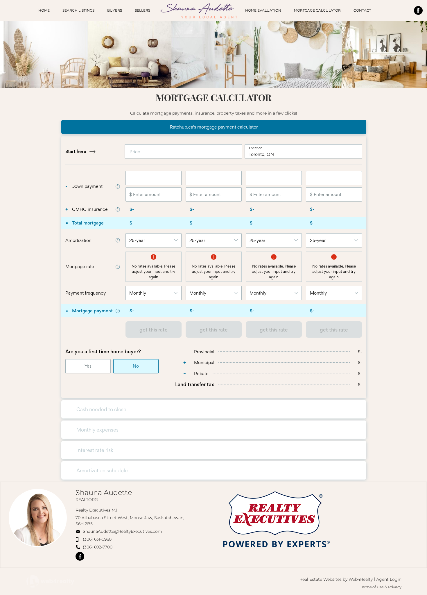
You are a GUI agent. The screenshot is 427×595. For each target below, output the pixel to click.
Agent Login (388, 579)
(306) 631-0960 (97, 539)
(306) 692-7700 (97, 547)
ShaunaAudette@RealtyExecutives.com (122, 531)
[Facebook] (418, 10)
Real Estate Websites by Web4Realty (336, 579)
